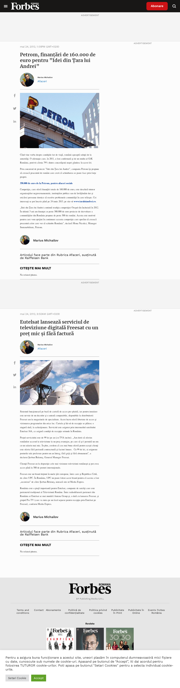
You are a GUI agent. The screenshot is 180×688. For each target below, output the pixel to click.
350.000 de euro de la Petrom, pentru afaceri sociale (46, 183)
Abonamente (53, 610)
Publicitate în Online (136, 611)
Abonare (157, 6)
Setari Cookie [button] (17, 678)
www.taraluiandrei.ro (85, 201)
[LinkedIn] (14, 122)
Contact (39, 610)
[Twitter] (14, 109)
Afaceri (42, 81)
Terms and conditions (22, 611)
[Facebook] (14, 96)
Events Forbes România (156, 611)
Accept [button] (38, 678)
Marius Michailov (45, 77)
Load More (90, 567)
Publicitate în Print (117, 611)
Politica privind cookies (98, 611)
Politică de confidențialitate (74, 611)
